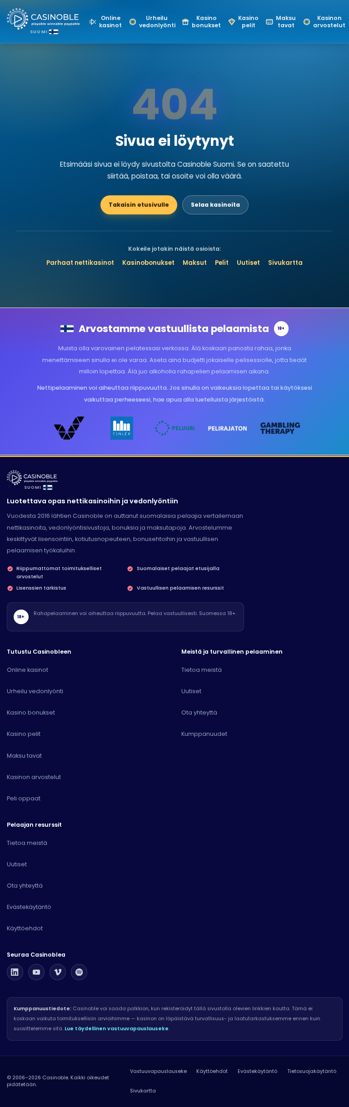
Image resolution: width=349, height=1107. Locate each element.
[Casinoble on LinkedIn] (15, 972)
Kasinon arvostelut (34, 777)
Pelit (222, 262)
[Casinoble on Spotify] (79, 972)
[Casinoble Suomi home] (32, 477)
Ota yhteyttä (199, 712)
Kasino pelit (23, 734)
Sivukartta (285, 262)
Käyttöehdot (25, 928)
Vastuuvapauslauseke (158, 1071)
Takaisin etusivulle (139, 204)
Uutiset (248, 262)
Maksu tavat (24, 756)
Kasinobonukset (148, 262)
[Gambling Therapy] (280, 428)
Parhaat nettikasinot (80, 262)
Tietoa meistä (201, 670)
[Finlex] (122, 428)
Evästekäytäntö (29, 907)
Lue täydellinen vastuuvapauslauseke (117, 1028)
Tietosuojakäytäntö (311, 1071)
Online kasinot (27, 670)
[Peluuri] (174, 428)
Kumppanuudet (204, 734)
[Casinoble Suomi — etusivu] (43, 19)
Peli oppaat (23, 798)
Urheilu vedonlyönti (35, 691)
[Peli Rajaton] (227, 428)
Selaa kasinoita (215, 204)
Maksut (195, 262)
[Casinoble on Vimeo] (58, 972)
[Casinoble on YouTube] (36, 972)
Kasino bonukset (31, 712)
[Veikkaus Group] (69, 428)
